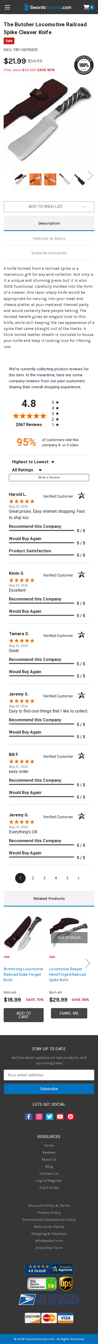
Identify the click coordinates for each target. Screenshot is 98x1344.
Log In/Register (49, 1180)
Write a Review (49, 477)
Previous (7, 176)
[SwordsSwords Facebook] (28, 1116)
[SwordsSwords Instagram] (38, 1116)
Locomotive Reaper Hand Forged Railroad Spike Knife (67, 974)
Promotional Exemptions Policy (49, 1219)
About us (49, 1159)
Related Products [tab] (49, 898)
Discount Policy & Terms (49, 1205)
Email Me (69, 1013)
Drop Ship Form (49, 1248)
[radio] (57, 402)
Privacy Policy (49, 1212)
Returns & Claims (49, 1226)
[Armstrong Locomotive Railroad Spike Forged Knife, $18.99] (23, 932)
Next (90, 176)
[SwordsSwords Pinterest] (70, 1116)
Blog (49, 1166)
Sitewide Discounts (49, 253)
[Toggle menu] (7, 7)
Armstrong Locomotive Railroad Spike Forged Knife (23, 974)
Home (49, 1145)
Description (49, 223)
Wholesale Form (49, 1241)
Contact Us (49, 1173)
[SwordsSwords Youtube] (59, 1116)
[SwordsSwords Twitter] (49, 1116)
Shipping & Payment (49, 1234)
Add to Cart (23, 1015)
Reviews (49, 1152)
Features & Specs (49, 238)
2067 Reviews (32, 424)
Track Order (49, 1187)
